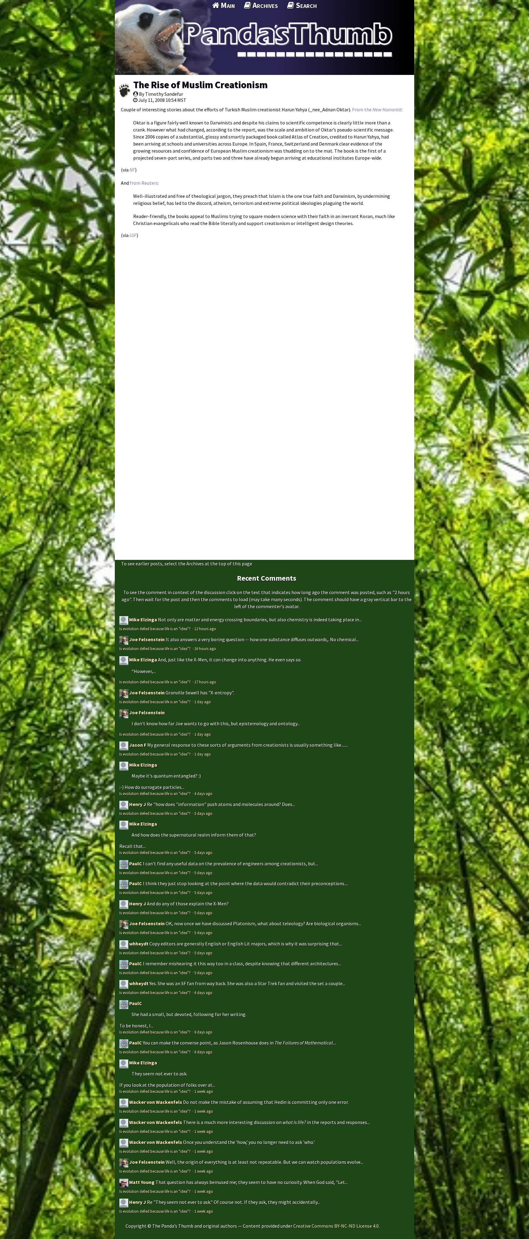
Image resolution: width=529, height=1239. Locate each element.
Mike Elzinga (143, 619)
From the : (377, 109)
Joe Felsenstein (147, 639)
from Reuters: (144, 183)
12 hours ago (205, 628)
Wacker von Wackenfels (155, 1102)
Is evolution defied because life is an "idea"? (155, 628)
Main (227, 5)
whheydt (138, 944)
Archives (264, 5)
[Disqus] (264, 318)
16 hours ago (205, 648)
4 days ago (203, 793)
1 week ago (203, 1091)
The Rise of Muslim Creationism (200, 85)
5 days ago (203, 813)
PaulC (135, 863)
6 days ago (203, 992)
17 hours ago (205, 681)
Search (305, 5)
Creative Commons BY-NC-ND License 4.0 (336, 1226)
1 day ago (202, 701)
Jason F (137, 745)
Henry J (137, 804)
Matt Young (142, 1182)
